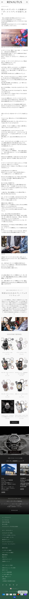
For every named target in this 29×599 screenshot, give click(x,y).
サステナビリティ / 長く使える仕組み (10, 526)
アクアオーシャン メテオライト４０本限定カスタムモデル (7, 416)
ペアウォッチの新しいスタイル (8, 535)
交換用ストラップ (6, 561)
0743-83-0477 (4, 489)
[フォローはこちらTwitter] (6, 585)
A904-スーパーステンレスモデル (21, 394)
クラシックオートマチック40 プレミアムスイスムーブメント (21, 416)
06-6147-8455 (23, 486)
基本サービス (5, 570)
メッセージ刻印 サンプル (7, 537)
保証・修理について (6, 576)
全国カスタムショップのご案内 (8, 567)
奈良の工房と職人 (6, 522)
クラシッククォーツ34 (22, 352)
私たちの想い (5, 524)
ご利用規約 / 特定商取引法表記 (8, 581)
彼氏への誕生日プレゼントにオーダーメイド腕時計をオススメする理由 (14, 282)
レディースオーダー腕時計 (7, 552)
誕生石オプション (6, 539)
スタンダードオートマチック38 (7, 373)
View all (14, 422)
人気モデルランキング (7, 559)
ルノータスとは (5, 520)
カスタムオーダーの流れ (7, 533)
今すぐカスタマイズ (14, 452)
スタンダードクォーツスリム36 (7, 394)
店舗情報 (3, 492)
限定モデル (4, 557)
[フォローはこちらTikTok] (17, 585)
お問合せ (4, 578)
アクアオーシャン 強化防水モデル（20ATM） (21, 373)
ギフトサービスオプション (7, 541)
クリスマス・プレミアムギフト (8, 544)
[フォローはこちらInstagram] (10, 585)
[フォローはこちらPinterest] (13, 585)
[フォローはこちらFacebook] (3, 585)
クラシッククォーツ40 (7, 352)
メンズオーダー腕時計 (7, 550)
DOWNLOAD (14, 510)
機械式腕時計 (5, 554)
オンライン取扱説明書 (7, 572)
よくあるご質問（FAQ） (7, 574)
